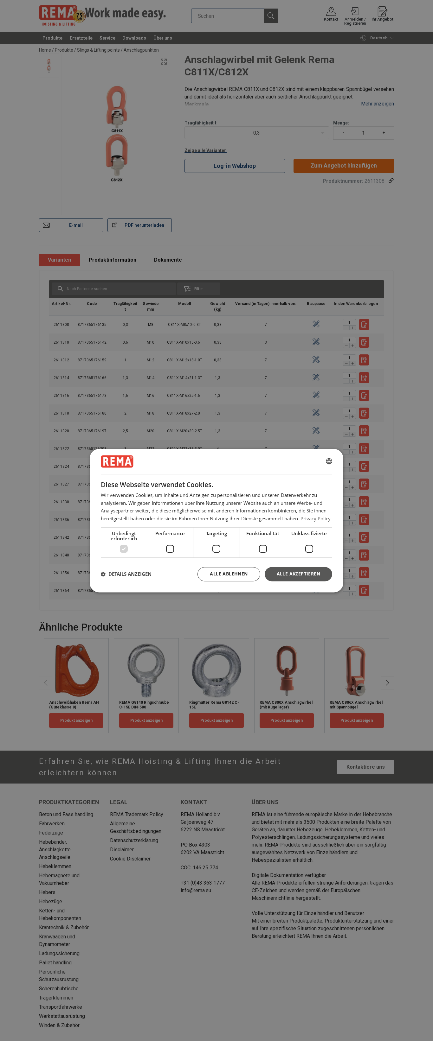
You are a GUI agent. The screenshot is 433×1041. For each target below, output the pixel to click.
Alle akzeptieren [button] (298, 574)
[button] (126, 574)
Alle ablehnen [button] (229, 574)
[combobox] (329, 461)
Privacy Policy (316, 518)
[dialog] (216, 520)
